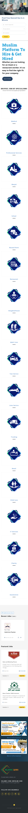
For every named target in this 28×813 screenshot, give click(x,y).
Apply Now (22, 675)
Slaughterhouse (14, 311)
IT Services (14, 532)
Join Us (18, 3)
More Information (14, 738)
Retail (14, 468)
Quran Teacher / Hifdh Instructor (11, 693)
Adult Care (14, 342)
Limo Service (14, 405)
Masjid (14, 184)
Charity (14, 563)
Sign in (14, 4)
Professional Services (14, 153)
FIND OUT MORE (7, 79)
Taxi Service (14, 374)
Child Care (14, 500)
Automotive (14, 595)
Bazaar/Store (14, 247)
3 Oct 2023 (23, 702)
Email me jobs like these (8, 612)
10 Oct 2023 (22, 671)
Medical (14, 121)
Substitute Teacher (10, 632)
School (14, 216)
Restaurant (14, 279)
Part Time (7, 630)
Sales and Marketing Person (10, 662)
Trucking (14, 437)
